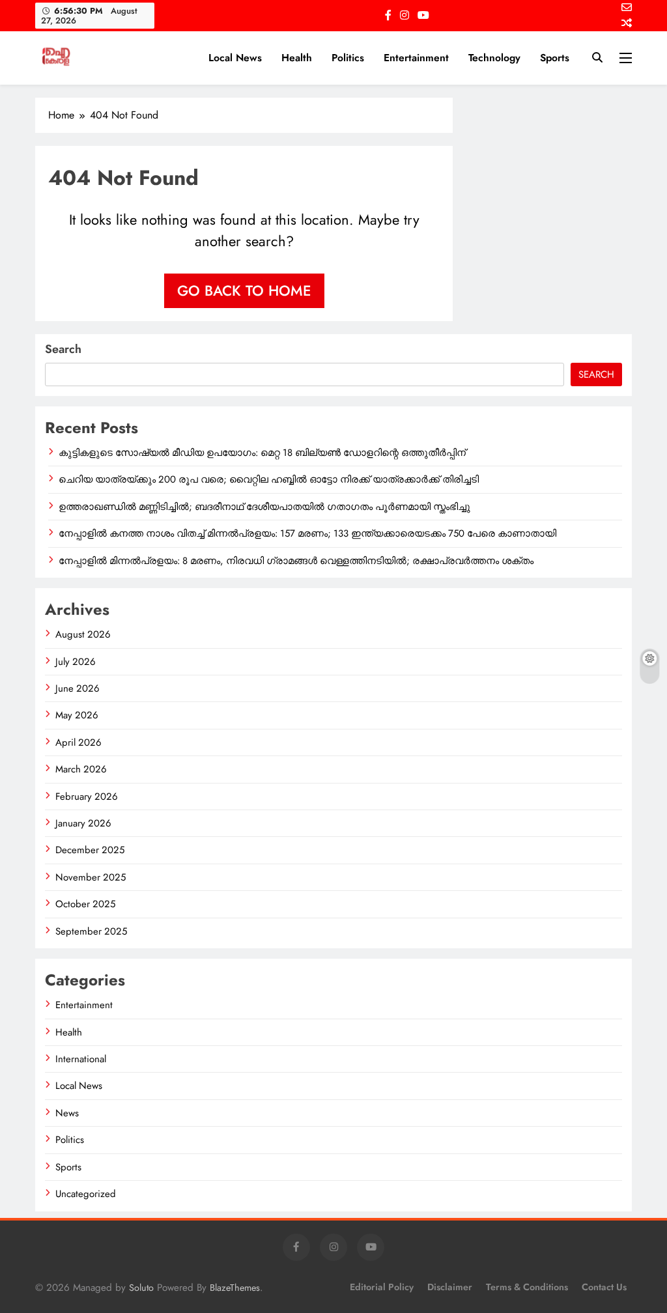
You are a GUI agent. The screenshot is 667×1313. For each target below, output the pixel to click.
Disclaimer (449, 1286)
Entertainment (416, 57)
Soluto (141, 1287)
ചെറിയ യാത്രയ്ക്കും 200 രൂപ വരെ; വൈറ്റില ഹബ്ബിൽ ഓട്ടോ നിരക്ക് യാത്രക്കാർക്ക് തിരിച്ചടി (269, 479)
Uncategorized (85, 1194)
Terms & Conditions (527, 1286)
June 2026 (77, 688)
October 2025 (85, 904)
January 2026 (83, 823)
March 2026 (81, 769)
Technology (494, 57)
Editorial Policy (382, 1286)
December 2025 (89, 850)
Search (63, 349)
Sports (554, 57)
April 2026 (78, 742)
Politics (348, 57)
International (80, 1059)
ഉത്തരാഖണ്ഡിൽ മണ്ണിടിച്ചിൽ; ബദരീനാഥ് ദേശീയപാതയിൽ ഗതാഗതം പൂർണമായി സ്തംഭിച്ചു (264, 507)
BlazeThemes (235, 1287)
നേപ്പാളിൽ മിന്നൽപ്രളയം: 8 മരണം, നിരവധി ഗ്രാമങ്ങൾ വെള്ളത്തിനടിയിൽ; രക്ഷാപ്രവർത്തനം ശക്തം (296, 561)
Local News (235, 57)
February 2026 (86, 796)
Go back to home (244, 290)
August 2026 (83, 634)
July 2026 (75, 662)
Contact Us (604, 1286)
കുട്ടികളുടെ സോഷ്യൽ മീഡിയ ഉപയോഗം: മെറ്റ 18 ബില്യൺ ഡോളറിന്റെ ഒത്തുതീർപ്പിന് (262, 452)
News (67, 1113)
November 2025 (90, 877)
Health (296, 57)
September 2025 (91, 931)
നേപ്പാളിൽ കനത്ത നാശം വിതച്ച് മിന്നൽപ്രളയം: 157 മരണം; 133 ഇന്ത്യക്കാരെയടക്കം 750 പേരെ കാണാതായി (307, 533)
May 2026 (76, 715)
